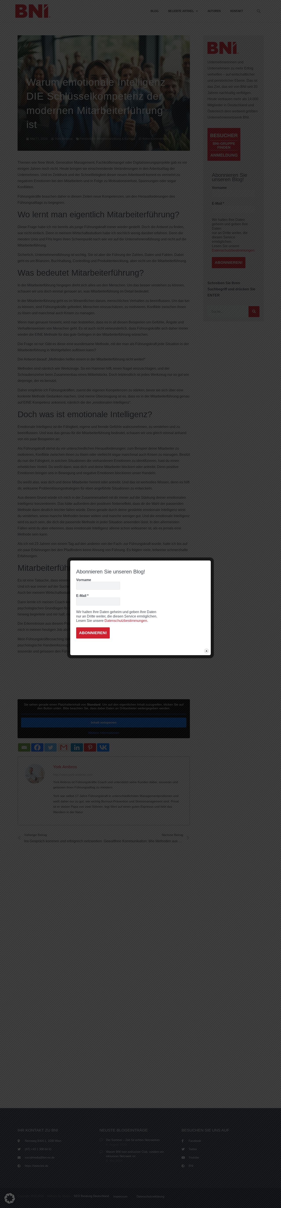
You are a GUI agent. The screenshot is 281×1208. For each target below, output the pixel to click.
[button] (9, 1198)
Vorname (83, 580)
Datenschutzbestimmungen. (126, 621)
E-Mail (82, 596)
